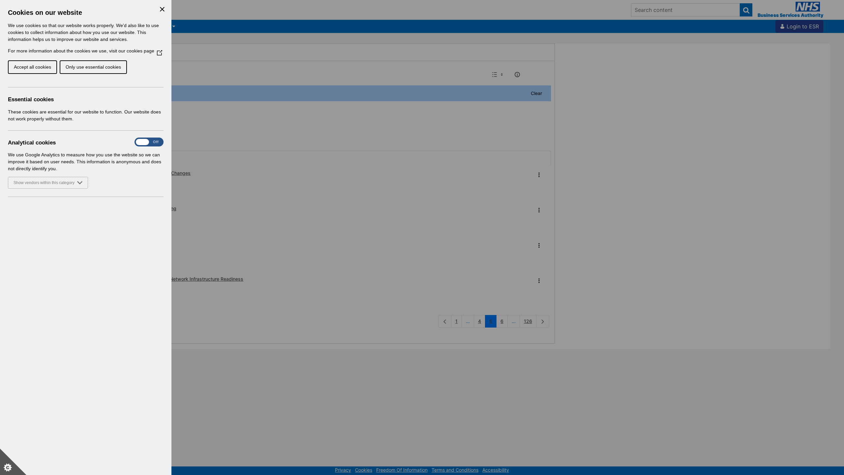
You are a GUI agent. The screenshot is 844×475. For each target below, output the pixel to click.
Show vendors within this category (44, 182)
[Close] (162, 9)
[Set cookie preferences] (13, 462)
